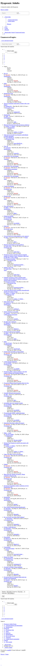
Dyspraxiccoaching (10, 259)
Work (5, 179)
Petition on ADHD (8, 216)
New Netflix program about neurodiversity (14, 507)
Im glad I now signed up (10, 321)
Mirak (6, 207)
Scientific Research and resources (12, 393)
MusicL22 (8, 538)
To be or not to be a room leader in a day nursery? (16, 236)
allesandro (8, 508)
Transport (6, 159)
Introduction (7, 115)
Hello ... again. (7, 433)
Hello (5, 83)
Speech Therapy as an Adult (11, 311)
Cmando (7, 313)
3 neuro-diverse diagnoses (10, 361)
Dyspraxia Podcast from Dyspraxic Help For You (16, 383)
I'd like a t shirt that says (10, 527)
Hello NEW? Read (8, 301)
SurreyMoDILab (9, 137)
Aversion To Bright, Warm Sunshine (13, 567)
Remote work (7, 196)
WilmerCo (8, 323)
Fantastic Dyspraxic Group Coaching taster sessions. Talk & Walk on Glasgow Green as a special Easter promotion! (15, 279)
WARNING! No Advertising (11, 156)
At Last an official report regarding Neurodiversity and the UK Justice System (16, 291)
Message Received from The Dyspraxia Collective (16, 125)
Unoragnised (7, 547)
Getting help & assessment (10, 169)
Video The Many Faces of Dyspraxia (13, 454)
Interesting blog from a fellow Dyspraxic (14, 423)
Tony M (6, 146)
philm (6, 333)
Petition (6, 464)
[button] (4, 49)
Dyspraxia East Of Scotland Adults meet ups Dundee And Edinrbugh (15, 577)
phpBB (9, 650)
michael (7, 498)
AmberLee (8, 303)
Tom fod (7, 75)
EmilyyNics (8, 246)
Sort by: (15, 591)
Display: (4, 591)
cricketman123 (9, 558)
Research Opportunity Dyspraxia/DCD (14, 244)
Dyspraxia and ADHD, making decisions (14, 413)
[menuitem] (12, 19)
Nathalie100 (8, 106)
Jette (6, 394)
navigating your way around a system (13, 403)
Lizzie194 (7, 147)
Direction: (4, 593)
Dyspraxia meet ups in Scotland (12, 331)
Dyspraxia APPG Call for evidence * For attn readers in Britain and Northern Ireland (15, 372)
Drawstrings (7, 537)
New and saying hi (8, 206)
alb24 (6, 237)
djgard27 (7, 580)
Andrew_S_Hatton (10, 126)
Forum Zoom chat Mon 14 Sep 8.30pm (14, 351)
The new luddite (9, 434)
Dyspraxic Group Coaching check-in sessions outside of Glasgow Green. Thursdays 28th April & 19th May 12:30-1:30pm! (16, 256)
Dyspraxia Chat (10, 139)
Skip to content (4, 9)
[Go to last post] (18, 80)
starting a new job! (8, 267)
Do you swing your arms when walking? (14, 517)
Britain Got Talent (8, 557)
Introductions (7, 76)
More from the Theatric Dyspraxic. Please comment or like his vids (14, 475)
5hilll (6, 116)
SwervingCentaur (9, 548)
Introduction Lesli (8, 93)
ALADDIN (8, 217)
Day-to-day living (9, 107)
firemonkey (9, 518)
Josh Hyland (8, 343)
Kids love (6, 226)
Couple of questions (9, 186)
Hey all (6, 73)
